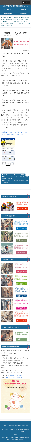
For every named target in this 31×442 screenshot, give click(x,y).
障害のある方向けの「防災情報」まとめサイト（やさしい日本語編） (15, 181)
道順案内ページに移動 (15, 375)
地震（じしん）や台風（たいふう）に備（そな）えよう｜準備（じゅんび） (15, 177)
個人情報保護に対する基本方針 (22, 431)
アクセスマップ (15, 434)
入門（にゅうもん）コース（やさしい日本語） (14, 174)
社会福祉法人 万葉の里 (8, 429)
